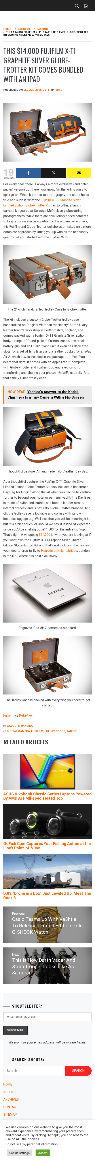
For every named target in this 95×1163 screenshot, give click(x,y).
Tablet (71, 731)
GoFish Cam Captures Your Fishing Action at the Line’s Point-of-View (47, 845)
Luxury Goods (55, 731)
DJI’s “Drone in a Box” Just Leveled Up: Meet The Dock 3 (47, 895)
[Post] (53, 173)
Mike (58, 89)
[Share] (28, 173)
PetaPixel (25, 715)
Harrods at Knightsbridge (59, 551)
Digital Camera (18, 731)
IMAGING (27, 725)
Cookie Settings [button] (19, 1153)
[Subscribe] (78, 173)
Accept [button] (43, 1153)
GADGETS (13, 725)
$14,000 (44, 535)
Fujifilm (37, 731)
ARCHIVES (11, 1099)
